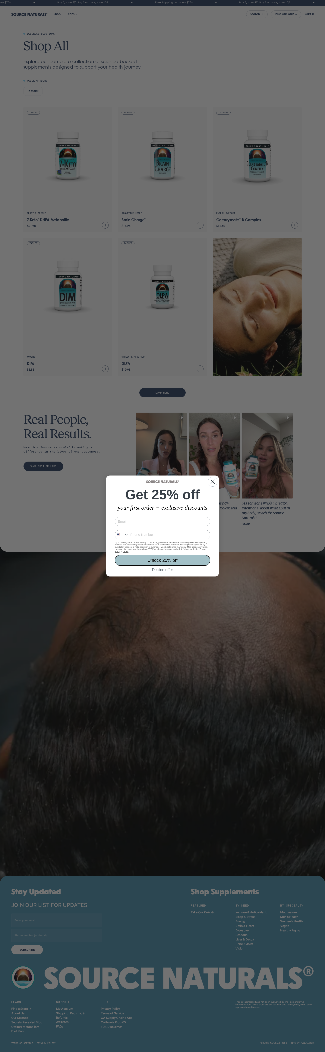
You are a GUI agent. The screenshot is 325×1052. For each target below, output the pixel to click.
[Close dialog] (212, 481)
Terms (125, 551)
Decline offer (162, 570)
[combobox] (121, 534)
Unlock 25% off (162, 560)
